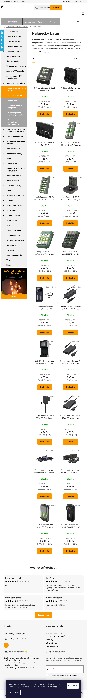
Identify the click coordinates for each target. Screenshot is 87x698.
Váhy (8, 158)
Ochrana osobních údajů (55, 636)
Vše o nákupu (51, 643)
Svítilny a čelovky (13, 185)
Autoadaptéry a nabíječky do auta (15, 113)
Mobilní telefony (13, 235)
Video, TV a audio (13, 230)
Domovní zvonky (13, 56)
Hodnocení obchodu (43, 568)
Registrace (77, 2)
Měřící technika (12, 181)
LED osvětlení (12, 31)
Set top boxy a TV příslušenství (13, 77)
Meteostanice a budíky (15, 51)
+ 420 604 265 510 (17, 639)
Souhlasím (72, 686)
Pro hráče (10, 250)
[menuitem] (11, 22)
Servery (9, 200)
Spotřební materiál (14, 255)
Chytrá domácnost (14, 46)
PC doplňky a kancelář (15, 205)
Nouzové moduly (13, 61)
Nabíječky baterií (15, 95)
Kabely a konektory (14, 136)
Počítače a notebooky (15, 195)
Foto (8, 225)
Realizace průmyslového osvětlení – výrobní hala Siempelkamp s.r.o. (21, 659)
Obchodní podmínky (11, 2)
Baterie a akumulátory (15, 83)
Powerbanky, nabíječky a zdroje (16, 89)
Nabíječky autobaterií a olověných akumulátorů (17, 122)
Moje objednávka (52, 646)
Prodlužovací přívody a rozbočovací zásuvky (15, 130)
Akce (8, 190)
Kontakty (49, 640)
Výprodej (10, 260)
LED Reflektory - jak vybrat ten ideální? (19, 668)
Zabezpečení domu (14, 41)
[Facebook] (6, 645)
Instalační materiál (14, 148)
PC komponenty (13, 215)
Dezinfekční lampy (14, 153)
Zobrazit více (43, 615)
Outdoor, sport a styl (15, 240)
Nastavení (14, 692)
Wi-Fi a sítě (11, 210)
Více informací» (52, 687)
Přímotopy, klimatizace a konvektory (15, 169)
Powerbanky (13, 100)
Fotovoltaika (11, 163)
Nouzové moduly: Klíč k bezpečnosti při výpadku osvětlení (19, 664)
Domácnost (11, 245)
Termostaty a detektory (16, 66)
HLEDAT (56, 7)
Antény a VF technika (15, 71)
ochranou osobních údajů (67, 675)
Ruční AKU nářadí (13, 176)
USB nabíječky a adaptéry (15, 106)
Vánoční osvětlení (13, 36)
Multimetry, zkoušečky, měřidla (15, 142)
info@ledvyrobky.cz (17, 633)
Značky (9, 265)
